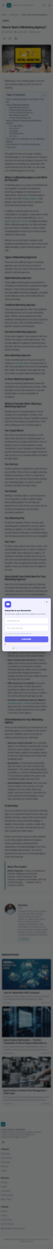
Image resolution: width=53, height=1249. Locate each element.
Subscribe (26, 639)
